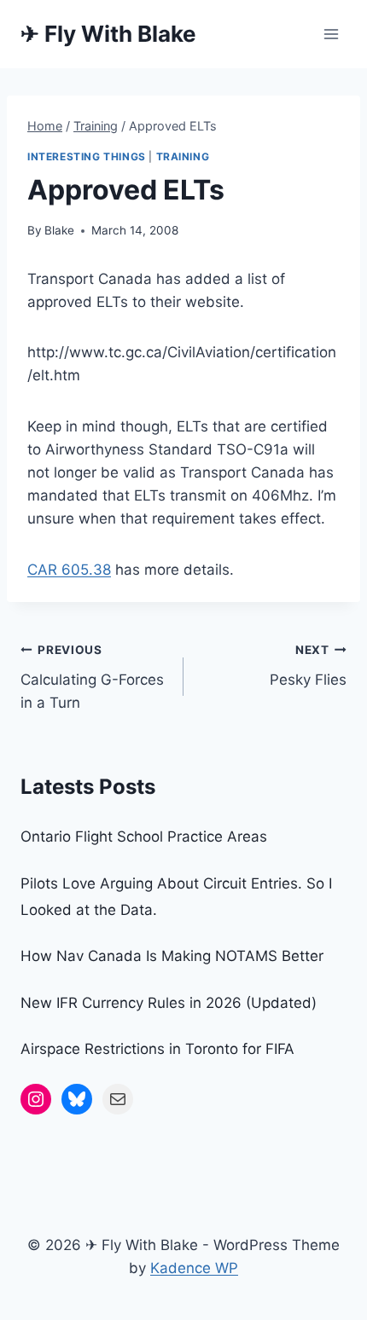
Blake (59, 230)
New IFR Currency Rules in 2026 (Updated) (168, 1002)
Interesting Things (86, 156)
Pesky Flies (308, 665)
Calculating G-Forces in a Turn (92, 677)
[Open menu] (331, 33)
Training (183, 156)
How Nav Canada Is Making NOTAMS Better (171, 955)
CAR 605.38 (69, 569)
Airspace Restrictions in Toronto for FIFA (157, 1048)
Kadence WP (194, 1268)
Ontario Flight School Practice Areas (143, 836)
